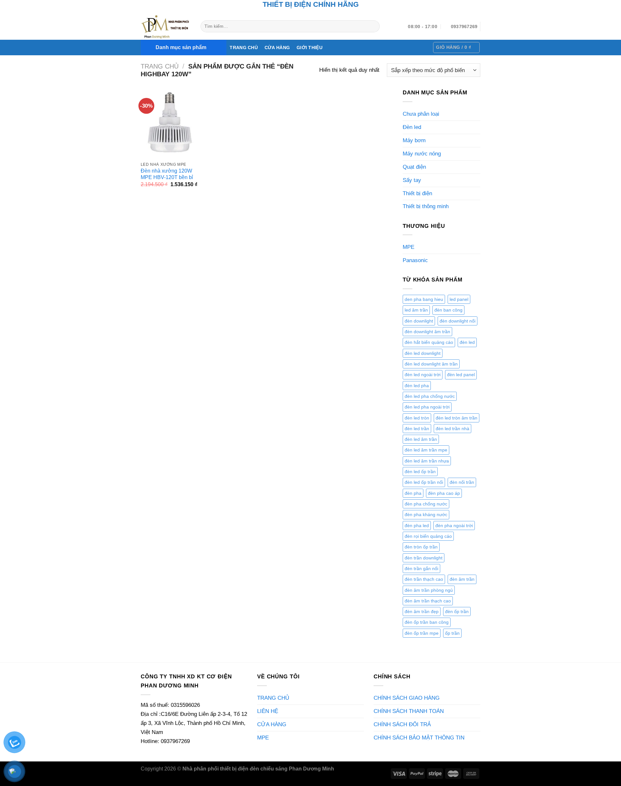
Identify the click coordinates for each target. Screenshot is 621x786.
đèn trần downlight (423, 557)
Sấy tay (412, 180)
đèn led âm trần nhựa (427, 460)
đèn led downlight (423, 353)
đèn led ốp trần (420, 471)
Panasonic (415, 260)
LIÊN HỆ (267, 711)
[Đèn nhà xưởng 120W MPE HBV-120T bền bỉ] (170, 123)
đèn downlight (419, 321)
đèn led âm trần (421, 439)
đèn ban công (448, 310)
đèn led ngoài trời (423, 374)
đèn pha (413, 493)
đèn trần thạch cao (424, 579)
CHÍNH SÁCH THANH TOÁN (409, 711)
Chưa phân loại (421, 114)
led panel (459, 299)
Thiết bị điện (417, 193)
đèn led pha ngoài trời (427, 406)
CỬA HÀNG (277, 47)
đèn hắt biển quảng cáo (429, 342)
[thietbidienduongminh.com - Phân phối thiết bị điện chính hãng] (166, 26)
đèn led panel (461, 374)
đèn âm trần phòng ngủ (429, 590)
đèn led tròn (417, 417)
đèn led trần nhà (452, 428)
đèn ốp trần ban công (427, 622)
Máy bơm (414, 140)
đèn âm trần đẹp (422, 611)
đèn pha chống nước (426, 503)
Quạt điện (414, 167)
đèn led (467, 342)
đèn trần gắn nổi (421, 568)
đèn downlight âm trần (427, 331)
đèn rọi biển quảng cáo (428, 536)
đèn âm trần (462, 579)
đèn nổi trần (462, 482)
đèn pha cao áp (444, 493)
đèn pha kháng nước (426, 514)
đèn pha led (417, 525)
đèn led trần (417, 428)
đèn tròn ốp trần (421, 546)
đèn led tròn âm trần (456, 417)
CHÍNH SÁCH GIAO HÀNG (407, 698)
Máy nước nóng (422, 153)
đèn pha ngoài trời (454, 525)
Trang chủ (160, 66)
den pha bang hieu (424, 299)
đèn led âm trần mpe (426, 449)
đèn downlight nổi (457, 321)
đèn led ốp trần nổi (424, 482)
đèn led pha (417, 385)
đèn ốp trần (457, 611)
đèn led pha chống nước (430, 396)
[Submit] (373, 26)
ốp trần (452, 633)
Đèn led (412, 127)
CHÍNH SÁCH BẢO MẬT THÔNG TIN (419, 737)
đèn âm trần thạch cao (428, 600)
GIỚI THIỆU (309, 47)
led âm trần (416, 310)
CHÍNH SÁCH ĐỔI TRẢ (402, 724)
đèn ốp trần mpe (422, 633)
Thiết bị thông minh (426, 206)
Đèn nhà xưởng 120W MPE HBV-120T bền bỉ (167, 174)
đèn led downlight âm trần (431, 363)
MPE (408, 247)
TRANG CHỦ (244, 47)
